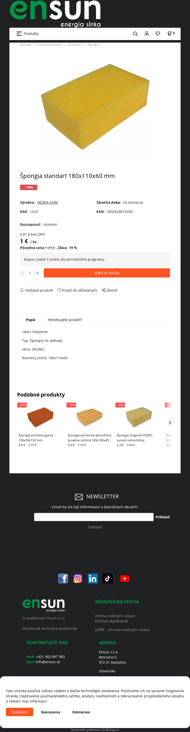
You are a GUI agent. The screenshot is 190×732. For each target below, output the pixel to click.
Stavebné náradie (50, 45)
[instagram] (78, 578)
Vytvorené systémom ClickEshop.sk (95, 730)
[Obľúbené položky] (157, 34)
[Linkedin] (92, 578)
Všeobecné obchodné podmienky (50, 628)
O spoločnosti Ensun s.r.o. (44, 618)
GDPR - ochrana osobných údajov (122, 629)
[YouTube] (125, 578)
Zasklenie (74, 45)
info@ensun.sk (48, 661)
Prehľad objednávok (111, 621)
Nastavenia (50, 712)
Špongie (93, 45)
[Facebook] (63, 578)
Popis (30, 319)
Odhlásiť (95, 527)
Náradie (25, 45)
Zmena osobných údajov (115, 615)
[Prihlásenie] (146, 33)
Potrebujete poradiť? (65, 319)
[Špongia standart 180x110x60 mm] (95, 106)
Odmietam (81, 712)
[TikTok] (107, 578)
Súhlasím (19, 712)
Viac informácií (34, 701)
